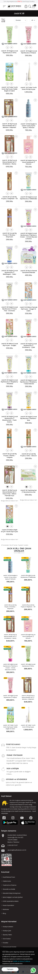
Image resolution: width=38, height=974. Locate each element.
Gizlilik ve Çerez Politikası (21, 961)
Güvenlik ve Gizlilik (9, 889)
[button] (25, 6)
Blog (4, 913)
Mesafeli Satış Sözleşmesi (11, 893)
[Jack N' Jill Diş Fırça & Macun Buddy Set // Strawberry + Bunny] (10, 624)
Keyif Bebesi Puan (9, 877)
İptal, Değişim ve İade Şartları (13, 897)
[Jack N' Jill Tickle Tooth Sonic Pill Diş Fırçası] (28, 715)
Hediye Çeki (7, 931)
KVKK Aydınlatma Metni (10, 901)
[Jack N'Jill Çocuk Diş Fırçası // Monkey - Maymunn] (10, 594)
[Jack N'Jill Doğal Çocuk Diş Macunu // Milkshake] (28, 565)
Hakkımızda (7, 881)
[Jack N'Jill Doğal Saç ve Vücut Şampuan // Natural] (28, 624)
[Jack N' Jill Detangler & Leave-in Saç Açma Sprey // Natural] (10, 565)
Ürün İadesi (7, 939)
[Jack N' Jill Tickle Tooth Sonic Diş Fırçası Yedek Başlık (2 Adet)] (10, 715)
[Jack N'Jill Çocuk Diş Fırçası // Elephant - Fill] (28, 594)
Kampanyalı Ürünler (9, 947)
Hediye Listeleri (8, 927)
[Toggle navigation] (4, 6)
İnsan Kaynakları (8, 905)
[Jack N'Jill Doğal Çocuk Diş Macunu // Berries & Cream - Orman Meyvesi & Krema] (10, 654)
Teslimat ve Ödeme (9, 885)
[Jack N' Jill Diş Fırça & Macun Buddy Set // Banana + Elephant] (28, 685)
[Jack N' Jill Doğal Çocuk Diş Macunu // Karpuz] (10, 685)
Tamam (10, 969)
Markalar (6, 909)
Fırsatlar (5, 943)
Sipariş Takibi (7, 935)
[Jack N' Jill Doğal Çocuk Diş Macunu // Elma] (28, 654)
